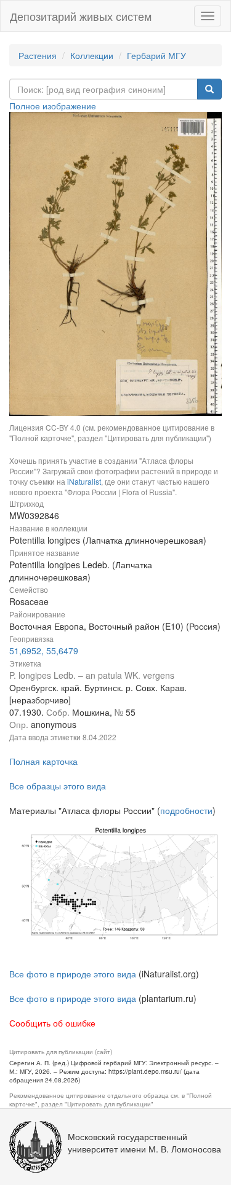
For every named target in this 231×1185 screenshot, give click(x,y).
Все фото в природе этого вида (72, 974)
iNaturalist (84, 481)
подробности (186, 810)
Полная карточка (43, 761)
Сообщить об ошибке (52, 1023)
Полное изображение (52, 106)
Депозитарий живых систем (81, 16)
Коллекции (91, 55)
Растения (37, 55)
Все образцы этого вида (57, 786)
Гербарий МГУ (156, 55)
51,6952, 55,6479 (43, 650)
